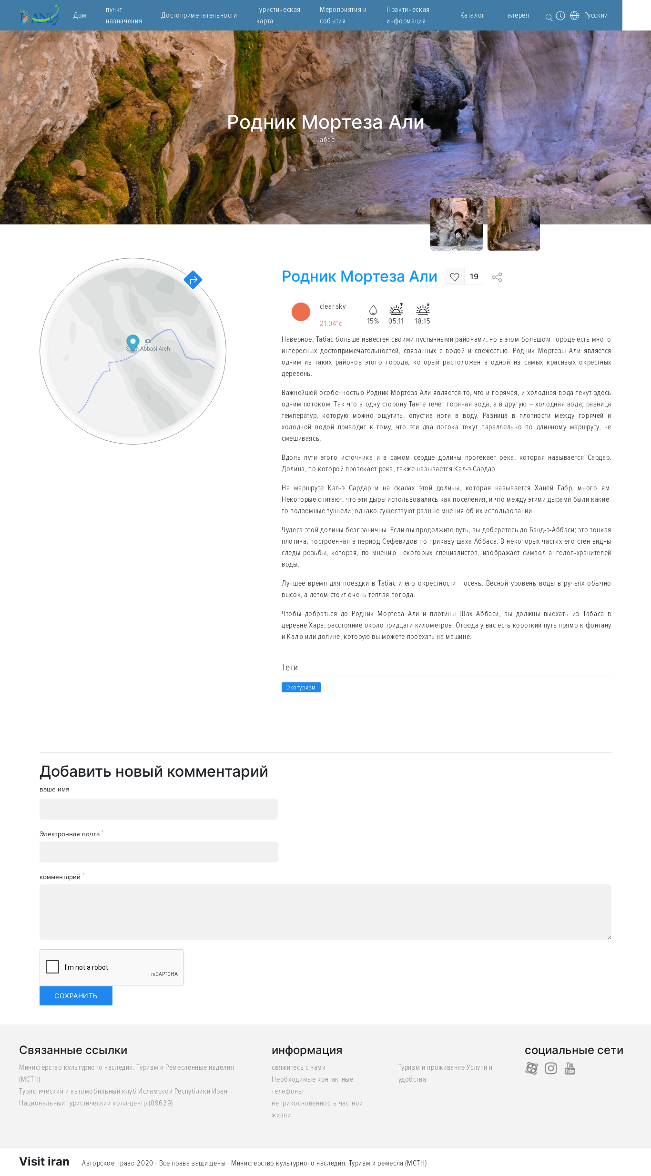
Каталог (472, 15)
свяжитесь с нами (299, 1067)
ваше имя (55, 789)
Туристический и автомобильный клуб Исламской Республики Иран (123, 1091)
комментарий (62, 876)
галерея (516, 15)
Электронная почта (71, 833)
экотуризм (301, 687)
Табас (325, 139)
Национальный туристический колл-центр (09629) (96, 1103)
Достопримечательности (199, 15)
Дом (80, 15)
